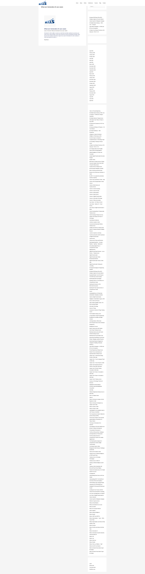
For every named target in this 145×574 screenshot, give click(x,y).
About (81, 2)
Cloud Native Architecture (94, 220)
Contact (104, 2)
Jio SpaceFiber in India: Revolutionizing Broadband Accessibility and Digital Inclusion (96, 317)
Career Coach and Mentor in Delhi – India (97, 179)
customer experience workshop (95, 232)
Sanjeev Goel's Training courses (95, 379)
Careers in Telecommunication (95, 200)
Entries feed (91, 565)
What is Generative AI (93, 530)
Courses (96, 2)
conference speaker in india (94, 222)
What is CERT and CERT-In (94, 516)
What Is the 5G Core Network (94, 545)
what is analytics (92, 510)
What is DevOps (92, 525)
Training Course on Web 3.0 (94, 460)
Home (77, 2)
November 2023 (92, 81)
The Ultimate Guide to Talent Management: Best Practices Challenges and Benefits (97, 448)
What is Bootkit (92, 514)
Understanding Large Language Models (96, 482)
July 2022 (91, 96)
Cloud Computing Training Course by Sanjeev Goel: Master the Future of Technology (96, 216)
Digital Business (92, 249)
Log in (90, 563)
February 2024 (92, 75)
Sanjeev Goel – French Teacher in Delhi (96, 362)
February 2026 (92, 52)
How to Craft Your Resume (94, 300)
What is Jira (91, 538)
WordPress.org (92, 569)
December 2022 (92, 92)
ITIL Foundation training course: (95, 313)
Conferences (90, 2)
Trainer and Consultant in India (95, 451)
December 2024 (92, 66)
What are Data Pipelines (93, 502)
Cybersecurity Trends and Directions (96, 240)
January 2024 (92, 77)
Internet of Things (92, 308)
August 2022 (91, 94)
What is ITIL (91, 536)
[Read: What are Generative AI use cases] (50, 20)
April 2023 (91, 89)
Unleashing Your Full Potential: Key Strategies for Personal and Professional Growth (96, 486)
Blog (100, 2)
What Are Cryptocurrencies (94, 500)
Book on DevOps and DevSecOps (95, 170)
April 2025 (91, 62)
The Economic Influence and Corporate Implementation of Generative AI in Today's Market (96, 419)
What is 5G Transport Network (95, 508)
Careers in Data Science (94, 194)
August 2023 (91, 87)
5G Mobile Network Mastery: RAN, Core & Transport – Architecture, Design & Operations (96, 114)
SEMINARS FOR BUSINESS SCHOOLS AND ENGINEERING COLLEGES (95, 386)
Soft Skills (91, 389)
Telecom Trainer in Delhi (93, 406)
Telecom (91, 397)
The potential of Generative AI (94, 430)
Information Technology (93, 306)
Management (91, 324)
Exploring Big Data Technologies (95, 278)
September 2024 (92, 69)
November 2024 (92, 68)
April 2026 (91, 50)
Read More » (46, 39)
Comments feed (92, 567)
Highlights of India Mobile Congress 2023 (97, 298)
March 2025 (91, 64)
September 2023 (92, 85)
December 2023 (92, 79)
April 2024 (91, 71)
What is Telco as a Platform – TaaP (95, 544)
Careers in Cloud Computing (94, 188)
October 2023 (92, 83)
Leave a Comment (47, 30)
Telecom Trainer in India (93, 408)
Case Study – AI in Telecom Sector (95, 202)
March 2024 (91, 73)
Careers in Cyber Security (94, 190)
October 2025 (92, 56)
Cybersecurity (92, 238)
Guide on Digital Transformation (95, 296)
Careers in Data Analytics (94, 192)
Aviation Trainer (92, 159)
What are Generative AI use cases (55, 29)
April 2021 (91, 100)
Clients (85, 2)
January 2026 (92, 54)
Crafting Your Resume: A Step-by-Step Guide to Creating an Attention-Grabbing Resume (96, 229)
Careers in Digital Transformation (95, 196)
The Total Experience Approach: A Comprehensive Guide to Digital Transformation (95, 442)
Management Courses (93, 326)
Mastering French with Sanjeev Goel (96, 335)
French (90, 291)
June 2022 (91, 98)
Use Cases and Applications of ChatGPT (97, 493)
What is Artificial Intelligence (94, 512)
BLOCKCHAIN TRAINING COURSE (96, 168)
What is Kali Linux (92, 540)
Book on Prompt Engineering (94, 110)
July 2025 (91, 58)
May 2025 (91, 60)
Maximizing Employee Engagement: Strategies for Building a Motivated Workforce (96, 343)
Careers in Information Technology (95, 198)
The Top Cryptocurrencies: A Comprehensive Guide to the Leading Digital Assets (96, 437)
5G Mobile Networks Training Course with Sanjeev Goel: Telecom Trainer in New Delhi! (96, 120)
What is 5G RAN (92, 506)
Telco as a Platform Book (94, 395)
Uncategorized (92, 473)
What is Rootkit (92, 542)
